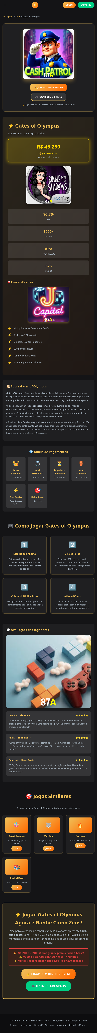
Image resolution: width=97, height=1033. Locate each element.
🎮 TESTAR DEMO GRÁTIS (48, 986)
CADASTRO (86, 5)
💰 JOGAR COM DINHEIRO (48, 87)
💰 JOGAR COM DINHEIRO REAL (48, 974)
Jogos (11, 16)
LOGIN (69, 5)
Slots (18, 16)
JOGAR (17, 848)
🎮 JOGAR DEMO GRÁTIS (48, 96)
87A (4, 16)
